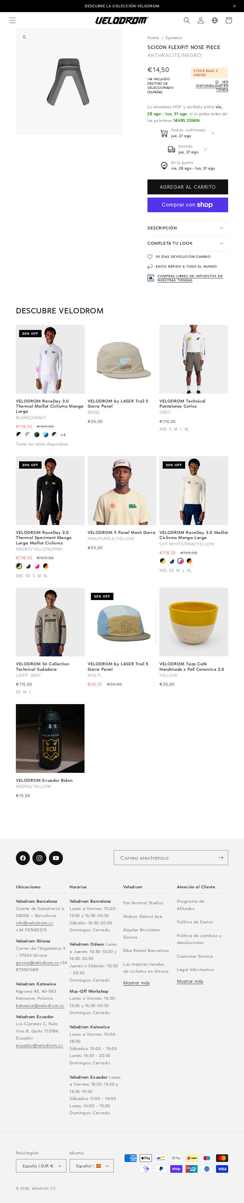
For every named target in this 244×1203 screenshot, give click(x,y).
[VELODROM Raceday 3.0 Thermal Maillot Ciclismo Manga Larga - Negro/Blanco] (19, 435)
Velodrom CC (44, 1188)
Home (153, 37)
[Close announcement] (234, 6)
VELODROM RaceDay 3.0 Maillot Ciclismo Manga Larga (193, 535)
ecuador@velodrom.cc (39, 1045)
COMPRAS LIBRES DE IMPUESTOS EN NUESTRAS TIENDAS (190, 278)
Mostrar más (136, 983)
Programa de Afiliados (191, 904)
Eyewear (174, 37)
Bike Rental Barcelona (146, 950)
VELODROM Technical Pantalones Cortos (182, 403)
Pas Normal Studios (143, 902)
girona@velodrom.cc (37, 962)
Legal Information (195, 969)
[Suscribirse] (221, 857)
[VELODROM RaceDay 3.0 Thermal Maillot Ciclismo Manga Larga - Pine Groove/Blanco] (37, 435)
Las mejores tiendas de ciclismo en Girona (146, 967)
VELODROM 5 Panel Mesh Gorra (121, 532)
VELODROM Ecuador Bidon (44, 780)
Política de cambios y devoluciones (199, 939)
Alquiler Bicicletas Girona (141, 933)
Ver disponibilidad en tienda (212, 85)
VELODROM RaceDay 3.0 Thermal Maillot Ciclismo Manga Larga (50, 406)
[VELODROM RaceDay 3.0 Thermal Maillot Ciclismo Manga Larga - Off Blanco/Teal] (28, 435)
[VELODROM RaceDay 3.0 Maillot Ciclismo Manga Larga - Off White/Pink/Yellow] (37, 566)
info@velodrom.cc (35, 922)
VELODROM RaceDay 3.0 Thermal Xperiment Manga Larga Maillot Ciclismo (44, 537)
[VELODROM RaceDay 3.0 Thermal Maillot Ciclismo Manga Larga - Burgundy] (54, 435)
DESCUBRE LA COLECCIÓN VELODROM (122, 5)
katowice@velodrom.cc (40, 1005)
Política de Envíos (195, 921)
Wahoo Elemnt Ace (142, 916)
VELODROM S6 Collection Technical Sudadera (42, 666)
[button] (13, 20)
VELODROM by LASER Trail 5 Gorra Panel (118, 403)
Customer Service (195, 956)
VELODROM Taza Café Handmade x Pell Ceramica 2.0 (191, 666)
